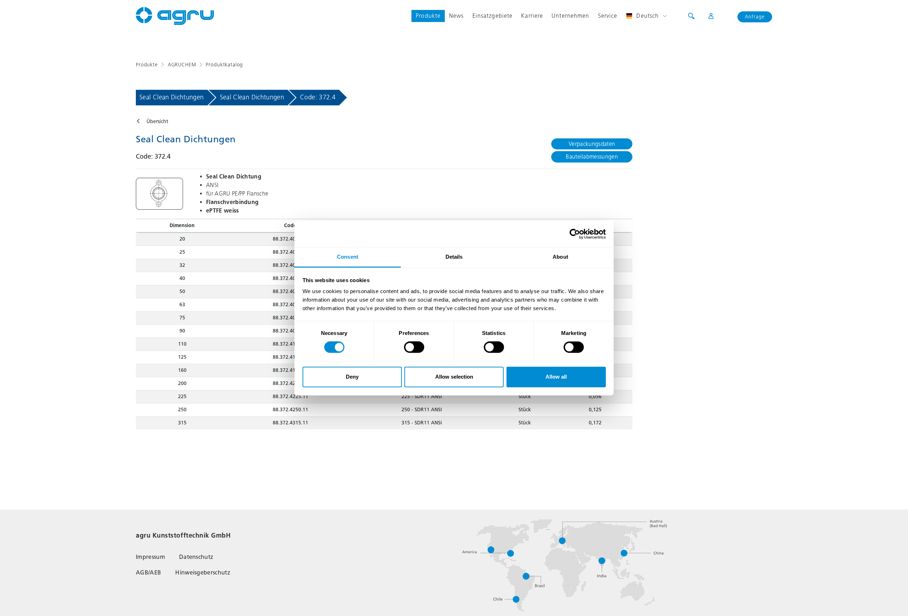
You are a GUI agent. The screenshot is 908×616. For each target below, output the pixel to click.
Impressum (150, 557)
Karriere (532, 15)
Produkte (428, 15)
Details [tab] (454, 257)
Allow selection (454, 377)
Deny (352, 377)
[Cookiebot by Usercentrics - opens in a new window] (575, 234)
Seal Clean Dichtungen (171, 97)
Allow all (556, 377)
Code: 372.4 (318, 97)
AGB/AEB (148, 572)
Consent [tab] (347, 257)
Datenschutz (196, 557)
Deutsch (647, 15)
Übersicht (157, 122)
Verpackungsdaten (592, 144)
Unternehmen (570, 15)
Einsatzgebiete (492, 15)
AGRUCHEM (182, 65)
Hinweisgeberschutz (202, 572)
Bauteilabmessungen (592, 156)
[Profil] (706, 16)
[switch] (414, 347)
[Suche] (691, 16)
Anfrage (755, 17)
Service (608, 15)
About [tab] (560, 257)
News (456, 15)
